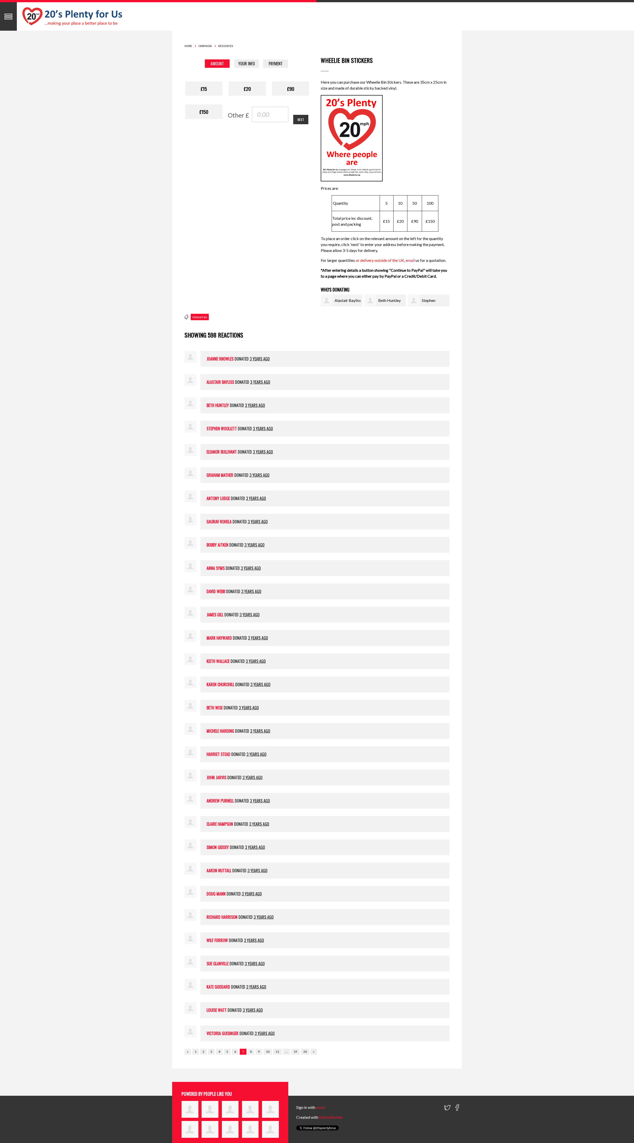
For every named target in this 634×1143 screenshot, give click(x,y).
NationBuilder (331, 1117)
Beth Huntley (389, 300)
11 (277, 1051)
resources (199, 317)
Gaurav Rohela (219, 522)
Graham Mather (220, 475)
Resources (225, 46)
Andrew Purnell (220, 801)
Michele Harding (220, 731)
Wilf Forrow (217, 940)
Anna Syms (216, 568)
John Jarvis (216, 777)
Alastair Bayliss (348, 300)
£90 (290, 88)
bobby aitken (217, 545)
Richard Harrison (222, 917)
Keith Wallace (218, 661)
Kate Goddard (218, 987)
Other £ (238, 115)
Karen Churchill (220, 684)
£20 (247, 88)
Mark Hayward (219, 638)
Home (188, 46)
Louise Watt (217, 1010)
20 (305, 1051)
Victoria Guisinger (222, 1033)
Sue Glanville (218, 964)
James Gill (215, 615)
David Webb (216, 591)
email (411, 260)
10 (267, 1051)
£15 (204, 88)
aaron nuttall (219, 871)
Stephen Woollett (222, 429)
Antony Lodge (218, 498)
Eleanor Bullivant (222, 452)
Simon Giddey (218, 847)
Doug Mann (216, 894)
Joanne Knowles (220, 359)
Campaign (205, 46)
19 (295, 1051)
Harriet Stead (218, 754)
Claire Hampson (220, 824)
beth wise (215, 708)
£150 (203, 111)
